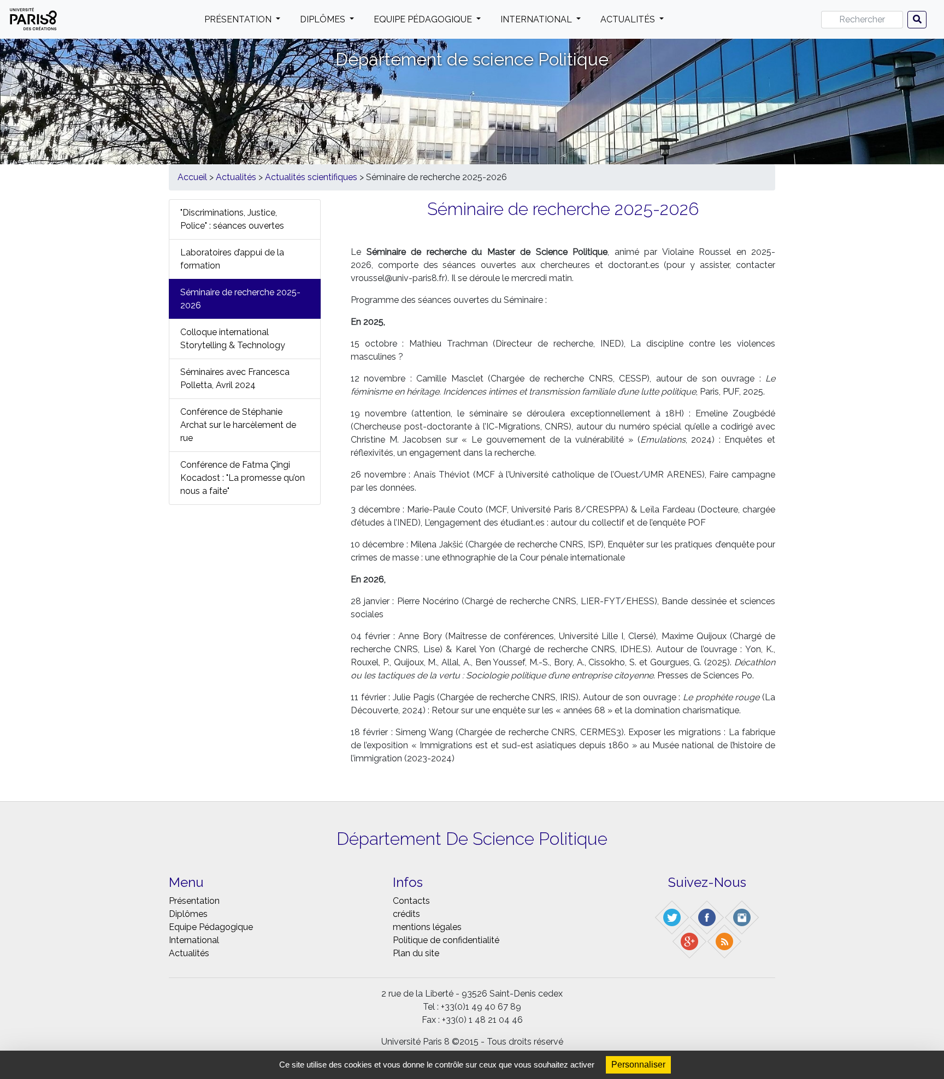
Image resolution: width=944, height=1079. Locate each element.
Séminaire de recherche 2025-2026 (240, 299)
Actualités (628, 19)
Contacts (411, 901)
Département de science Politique (472, 59)
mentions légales (427, 927)
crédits (406, 914)
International (537, 19)
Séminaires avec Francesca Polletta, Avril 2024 (235, 378)
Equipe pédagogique (424, 19)
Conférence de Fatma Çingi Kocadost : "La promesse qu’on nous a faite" (242, 478)
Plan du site (416, 953)
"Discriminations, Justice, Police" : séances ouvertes (232, 219)
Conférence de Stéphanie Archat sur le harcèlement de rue (238, 425)
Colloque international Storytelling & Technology (232, 338)
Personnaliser (638, 1064)
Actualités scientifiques (311, 177)
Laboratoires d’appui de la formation (232, 259)
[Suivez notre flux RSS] (725, 941)
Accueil (192, 177)
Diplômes (323, 19)
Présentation (239, 19)
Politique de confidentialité (446, 940)
